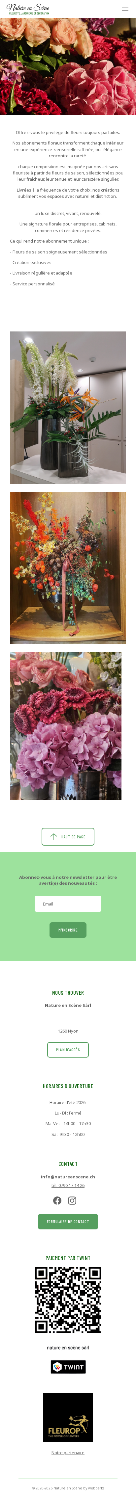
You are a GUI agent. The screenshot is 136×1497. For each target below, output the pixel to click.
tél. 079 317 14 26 (68, 1185)
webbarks (96, 1488)
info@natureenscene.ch (68, 1177)
